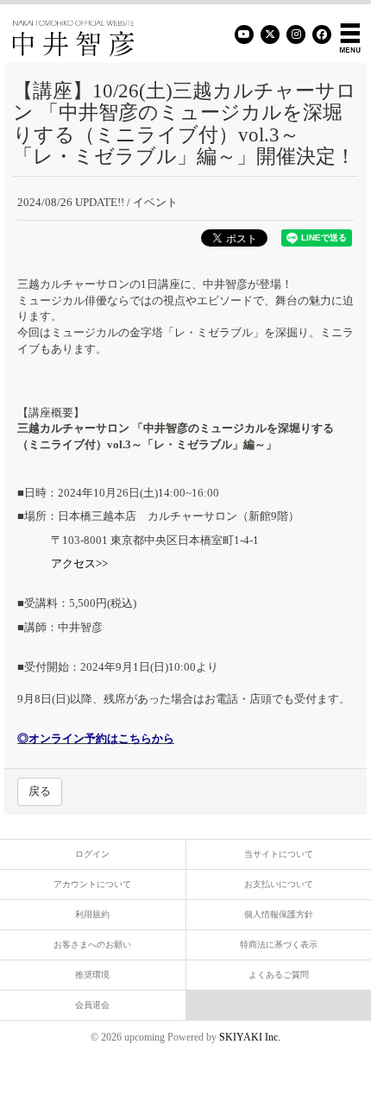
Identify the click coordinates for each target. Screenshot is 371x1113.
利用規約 (92, 914)
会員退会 (92, 1005)
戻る (39, 791)
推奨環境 (92, 974)
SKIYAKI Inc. (249, 1037)
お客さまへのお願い (92, 944)
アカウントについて (92, 884)
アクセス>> (79, 563)
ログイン (92, 854)
